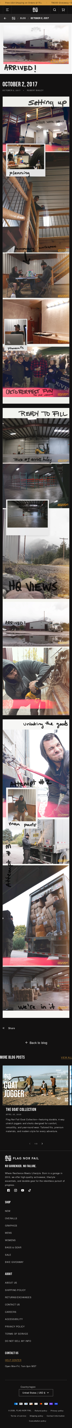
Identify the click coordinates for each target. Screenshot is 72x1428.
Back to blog (38, 1042)
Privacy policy (57, 1410)
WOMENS (10, 1240)
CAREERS (10, 1311)
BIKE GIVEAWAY (14, 1262)
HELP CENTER (13, 1360)
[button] (7, 9)
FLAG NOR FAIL (23, 1410)
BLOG (23, 18)
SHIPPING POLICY (15, 1290)
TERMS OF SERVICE (16, 1333)
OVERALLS (11, 1218)
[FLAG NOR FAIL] (13, 18)
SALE (8, 1254)
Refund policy (41, 1410)
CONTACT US (12, 1304)
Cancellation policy (37, 1420)
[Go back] (5, 18)
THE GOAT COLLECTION (21, 1109)
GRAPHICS (11, 1225)
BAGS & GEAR (13, 1247)
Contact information (56, 1415)
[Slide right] (42, 1143)
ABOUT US (11, 1282)
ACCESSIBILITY (14, 1319)
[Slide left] (29, 1143)
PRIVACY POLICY (15, 1326)
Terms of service (18, 1415)
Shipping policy (37, 1415)
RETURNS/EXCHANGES (18, 1297)
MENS (8, 1232)
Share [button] (11, 1028)
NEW (7, 1211)
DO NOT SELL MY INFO (18, 1341)
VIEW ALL (66, 1057)
